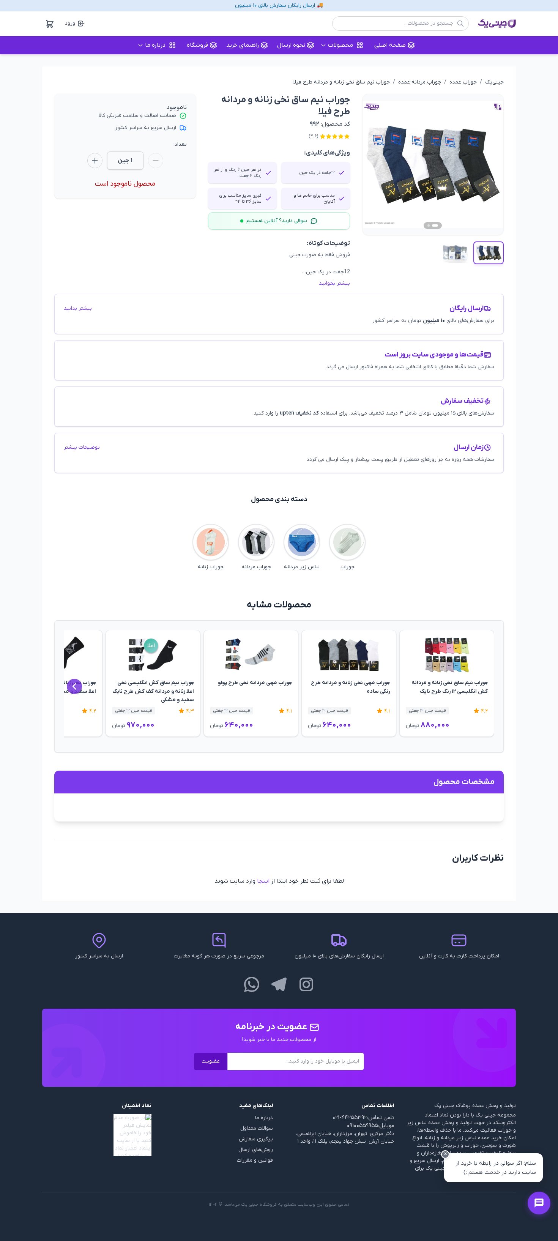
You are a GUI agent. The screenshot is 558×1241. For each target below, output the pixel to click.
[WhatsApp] (252, 984)
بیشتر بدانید (78, 308)
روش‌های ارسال (255, 1149)
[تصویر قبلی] (377, 164)
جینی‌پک (494, 82)
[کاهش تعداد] (155, 160)
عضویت (211, 1061)
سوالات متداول (256, 1128)
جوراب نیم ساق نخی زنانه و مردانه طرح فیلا (341, 82)
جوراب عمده (463, 82)
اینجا (263, 881)
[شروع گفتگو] (539, 1203)
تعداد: (180, 144)
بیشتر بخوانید (334, 283)
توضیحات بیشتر (82, 447)
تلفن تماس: (380, 1117)
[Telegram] (279, 984)
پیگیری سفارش (256, 1139)
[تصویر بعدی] (489, 164)
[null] (96, 1135)
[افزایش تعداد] (94, 160)
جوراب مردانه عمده (419, 82)
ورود (70, 23)
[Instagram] (306, 984)
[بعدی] (74, 686)
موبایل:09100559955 (370, 1125)
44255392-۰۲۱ (350, 1117)
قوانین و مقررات (255, 1160)
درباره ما (264, 1117)
